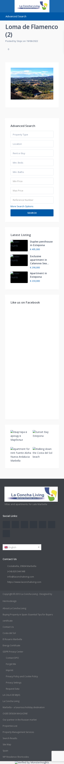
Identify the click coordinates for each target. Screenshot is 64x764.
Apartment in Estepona (38, 275)
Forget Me (11, 664)
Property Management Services (18, 732)
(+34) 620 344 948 (16, 571)
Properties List (10, 725)
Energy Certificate (11, 645)
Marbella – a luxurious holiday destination (24, 707)
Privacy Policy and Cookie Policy (22, 676)
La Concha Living (11, 701)
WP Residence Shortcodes (16, 756)
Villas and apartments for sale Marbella (25, 504)
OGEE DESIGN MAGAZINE (15, 713)
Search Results (10, 738)
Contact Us (8, 626)
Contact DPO (12, 657)
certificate (8, 620)
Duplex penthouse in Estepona (41, 243)
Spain (5, 750)
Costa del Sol (9, 633)
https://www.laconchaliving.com (24, 582)
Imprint (9, 670)
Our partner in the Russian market (20, 719)
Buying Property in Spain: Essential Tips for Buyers (28, 614)
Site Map (7, 744)
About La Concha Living (14, 608)
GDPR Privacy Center (13, 651)
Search (32, 212)
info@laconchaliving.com (20, 576)
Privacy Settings (13, 682)
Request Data (12, 688)
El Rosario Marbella (12, 639)
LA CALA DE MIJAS (11, 694)
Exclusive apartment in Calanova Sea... (39, 260)
